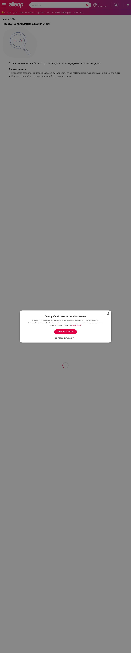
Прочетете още (75, 325)
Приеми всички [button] (65, 332)
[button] (65, 338)
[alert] (65, 326)
